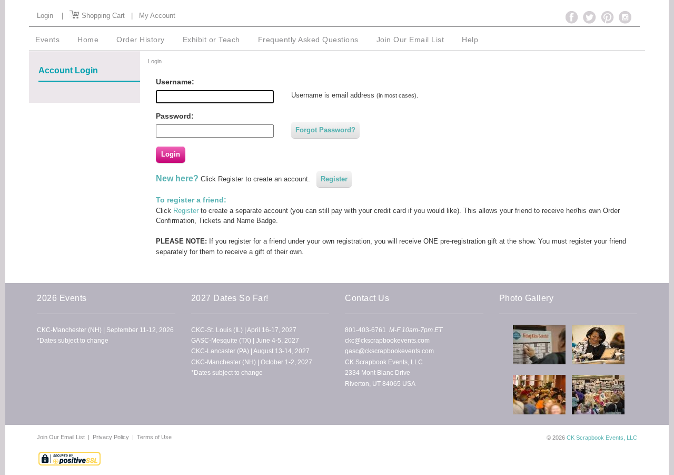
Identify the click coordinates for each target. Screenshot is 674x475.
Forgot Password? (325, 130)
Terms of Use (154, 437)
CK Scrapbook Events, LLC (602, 437)
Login (45, 16)
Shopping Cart (102, 16)
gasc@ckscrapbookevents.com (389, 351)
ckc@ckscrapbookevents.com (387, 340)
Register (334, 179)
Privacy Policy (111, 437)
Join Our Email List (61, 437)
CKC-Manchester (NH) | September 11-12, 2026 (105, 330)
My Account (157, 16)
